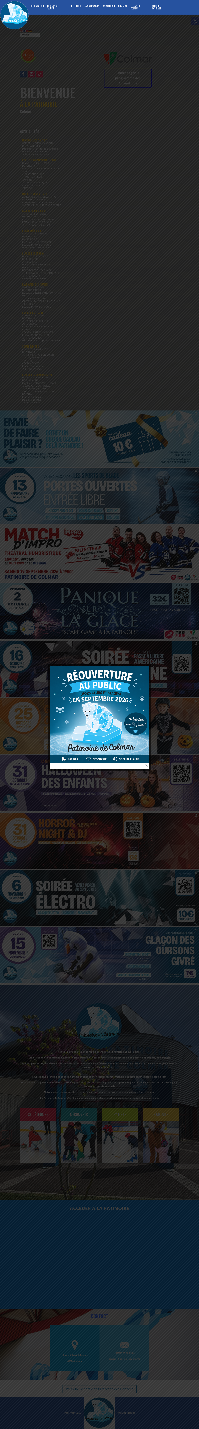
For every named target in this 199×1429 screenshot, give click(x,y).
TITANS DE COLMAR (135, 7)
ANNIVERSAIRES (91, 6)
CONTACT (122, 6)
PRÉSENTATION (37, 6)
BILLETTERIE (75, 6)
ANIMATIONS (109, 6)
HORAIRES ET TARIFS (53, 7)
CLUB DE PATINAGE (156, 7)
